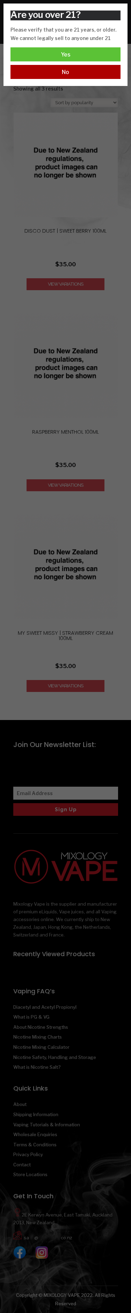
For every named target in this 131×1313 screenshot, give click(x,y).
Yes (66, 54)
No (65, 72)
